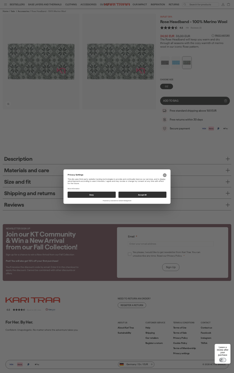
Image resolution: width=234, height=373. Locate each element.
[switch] (222, 360)
